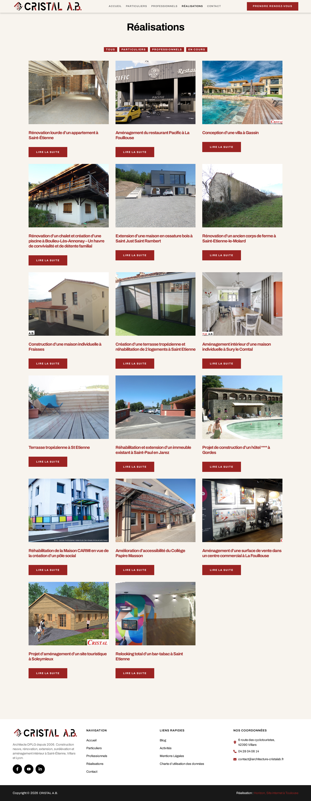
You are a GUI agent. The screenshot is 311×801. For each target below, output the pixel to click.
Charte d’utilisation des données (182, 763)
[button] (272, 6)
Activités (166, 748)
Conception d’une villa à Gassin (230, 132)
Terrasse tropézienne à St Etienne (59, 447)
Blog (163, 740)
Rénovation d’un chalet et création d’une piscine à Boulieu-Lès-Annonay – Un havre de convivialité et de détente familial (66, 241)
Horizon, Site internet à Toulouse (276, 793)
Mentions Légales (172, 756)
